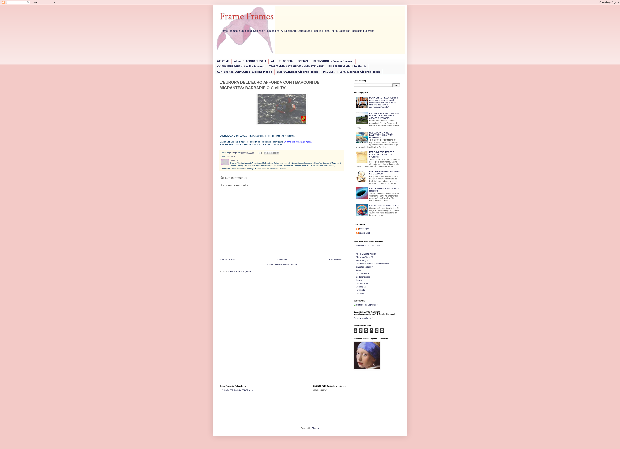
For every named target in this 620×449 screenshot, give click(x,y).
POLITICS (231, 157)
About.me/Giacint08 (364, 257)
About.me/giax (362, 260)
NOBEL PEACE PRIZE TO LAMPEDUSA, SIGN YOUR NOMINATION (381, 135)
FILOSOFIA (286, 61)
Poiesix (359, 270)
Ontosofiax (360, 293)
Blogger (315, 428)
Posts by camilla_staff (363, 318)
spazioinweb (364, 233)
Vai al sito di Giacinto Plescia (368, 246)
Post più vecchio (336, 259)
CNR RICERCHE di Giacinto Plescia (297, 72)
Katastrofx (360, 290)
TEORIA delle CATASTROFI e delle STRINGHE (296, 66)
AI (272, 61)
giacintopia (364, 229)
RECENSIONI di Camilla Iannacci (333, 61)
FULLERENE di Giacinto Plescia (347, 66)
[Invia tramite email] (265, 152)
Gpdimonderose (363, 277)
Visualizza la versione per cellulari (282, 264)
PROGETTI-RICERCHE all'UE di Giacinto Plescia (351, 72)
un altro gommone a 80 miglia (297, 142)
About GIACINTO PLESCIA (250, 61)
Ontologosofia (362, 283)
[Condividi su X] (271, 152)
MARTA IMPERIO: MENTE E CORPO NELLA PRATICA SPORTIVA (381, 154)
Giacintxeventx (362, 273)
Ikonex (359, 280)
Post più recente (227, 259)
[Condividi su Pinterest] (277, 152)
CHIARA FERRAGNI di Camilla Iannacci (240, 66)
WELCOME (223, 61)
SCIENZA (303, 61)
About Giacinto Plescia (366, 254)
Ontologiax (361, 287)
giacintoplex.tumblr (364, 267)
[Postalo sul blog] (268, 152)
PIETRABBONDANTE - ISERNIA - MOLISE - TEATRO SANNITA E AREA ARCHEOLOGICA (384, 115)
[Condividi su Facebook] (274, 152)
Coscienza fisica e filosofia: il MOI (383, 205)
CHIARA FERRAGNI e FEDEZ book (237, 390)
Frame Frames (247, 16)
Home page (282, 259)
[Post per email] (260, 153)
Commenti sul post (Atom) (239, 271)
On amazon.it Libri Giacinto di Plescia (372, 264)
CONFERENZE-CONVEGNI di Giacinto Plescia (244, 72)
